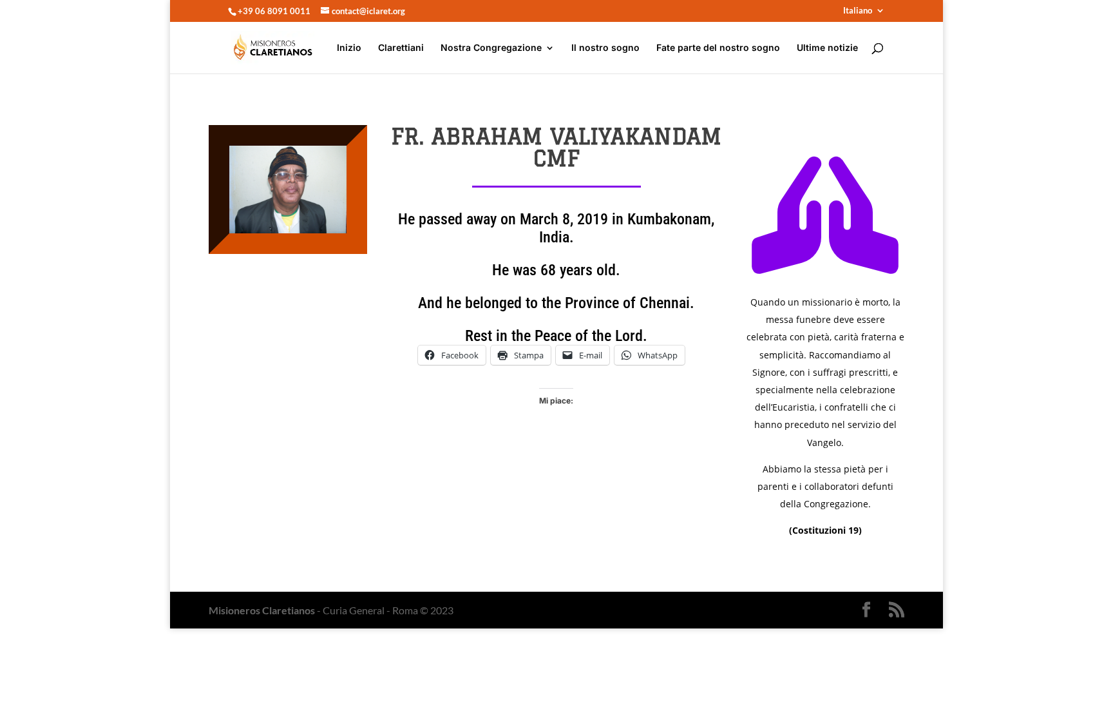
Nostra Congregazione (491, 48)
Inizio (349, 48)
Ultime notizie (827, 48)
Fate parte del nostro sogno (718, 48)
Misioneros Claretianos (262, 610)
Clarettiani (401, 48)
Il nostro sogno (605, 48)
